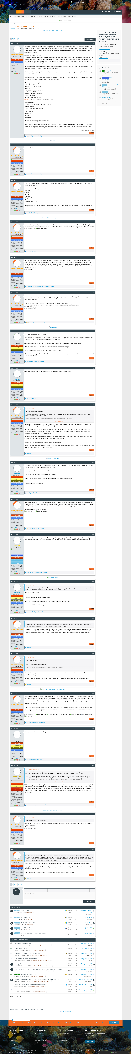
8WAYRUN (30, 1052)
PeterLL (16, 919)
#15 (93, 653)
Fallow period (18, 964)
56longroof (17, 991)
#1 (93, 43)
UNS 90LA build (25, 910)
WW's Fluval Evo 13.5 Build (28, 922)
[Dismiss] (120, 20)
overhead (16, 971)
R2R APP (70, 12)
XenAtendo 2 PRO (13, 1052)
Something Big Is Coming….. (28, 974)
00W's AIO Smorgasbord (108, 78)
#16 (93, 693)
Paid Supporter (13, 1044)
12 (18, 39)
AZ (22, 569)
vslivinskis (16, 912)
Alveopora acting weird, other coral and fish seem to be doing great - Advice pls (36, 979)
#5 (93, 257)
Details (90, 1050)
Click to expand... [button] (59, 421)
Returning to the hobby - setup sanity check (33, 933)
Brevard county (19, 70)
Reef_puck (16, 955)
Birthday (20, 12)
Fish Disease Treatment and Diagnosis (40, 960)
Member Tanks (105, 82)
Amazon (26, 99)
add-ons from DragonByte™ (61, 1050)
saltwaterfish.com (18, 945)
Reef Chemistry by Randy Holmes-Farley (40, 981)
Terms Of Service (64, 1033)
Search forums (72, 16)
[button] (15, 11)
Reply (92, 132)
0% (16, 71)
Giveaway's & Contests (41, 1040)
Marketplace (34, 16)
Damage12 (89, 955)
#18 (93, 765)
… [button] (16, 39)
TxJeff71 (16, 950)
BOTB (85, 12)
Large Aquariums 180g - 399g (109, 89)
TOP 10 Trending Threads (19, 940)
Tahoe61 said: (28, 585)
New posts (13, 16)
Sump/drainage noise (20, 948)
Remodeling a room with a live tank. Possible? (27, 953)
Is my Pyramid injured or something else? (26, 959)
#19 (93, 814)
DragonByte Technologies (81, 1050)
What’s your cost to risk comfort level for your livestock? (30, 984)
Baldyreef (89, 919)
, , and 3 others (39, 136)
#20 (93, 849)
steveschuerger (88, 976)
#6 (93, 293)
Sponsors (78, 12)
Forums (27, 12)
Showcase (92, 12)
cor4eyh (16, 929)
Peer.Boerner (88, 981)
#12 (93, 534)
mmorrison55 (17, 986)
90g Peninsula (108, 92)
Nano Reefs (29, 912)
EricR (90, 935)
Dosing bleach (18, 990)
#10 (93, 462)
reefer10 (16, 965)
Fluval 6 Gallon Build (26, 928)
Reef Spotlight (39, 1044)
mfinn (90, 950)
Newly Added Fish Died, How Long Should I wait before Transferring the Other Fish (38, 969)
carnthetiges (17, 935)
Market (55, 12)
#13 (93, 581)
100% (16, 360)
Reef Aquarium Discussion (43, 945)
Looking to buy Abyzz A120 (110, 71)
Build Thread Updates (23, 16)
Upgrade (63, 12)
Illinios (21, 358)
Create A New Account (65, 1044)
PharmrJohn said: (29, 853)
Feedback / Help (39, 1037)
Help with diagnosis (106, 97)
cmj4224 (16, 981)
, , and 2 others (43, 322)
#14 (93, 618)
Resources (35, 12)
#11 (93, 499)
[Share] (91, 44)
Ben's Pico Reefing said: (31, 769)
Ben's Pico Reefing (22, 28)
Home (12, 12)
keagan (90, 945)
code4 (16, 960)
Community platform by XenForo (24, 1050)
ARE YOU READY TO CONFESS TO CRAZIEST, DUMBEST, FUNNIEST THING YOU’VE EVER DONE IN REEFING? (109, 37)
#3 (93, 180)
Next (22, 39)
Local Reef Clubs (14, 1037)
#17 (93, 729)
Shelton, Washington (18, 797)
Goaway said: (28, 408)
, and (35, 174)
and (32, 213)
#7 (93, 331)
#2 (93, 145)
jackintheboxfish (88, 991)
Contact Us (90, 1041)
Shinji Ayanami (88, 930)
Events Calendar (64, 1037)
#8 (93, 368)
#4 (93, 222)
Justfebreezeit (88, 914)
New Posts (105, 68)
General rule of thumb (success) (23, 943)
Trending (63, 16)
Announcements (39, 1033)
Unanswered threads (45, 16)
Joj (91, 986)
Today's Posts (56, 16)
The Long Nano (25, 917)
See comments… (115, 61)
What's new (45, 12)
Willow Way (17, 924)
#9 (93, 405)
